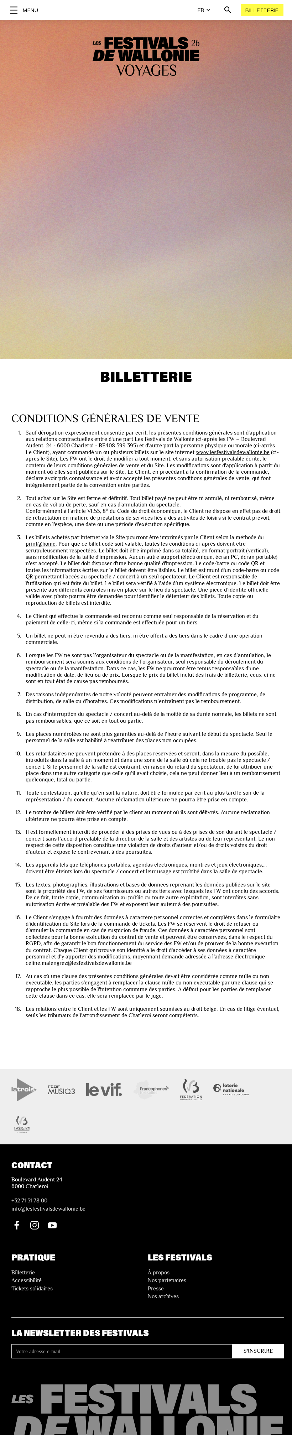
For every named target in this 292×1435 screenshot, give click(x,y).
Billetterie (262, 10)
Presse (156, 1288)
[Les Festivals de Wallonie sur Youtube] (52, 1225)
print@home (41, 544)
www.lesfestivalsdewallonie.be (233, 452)
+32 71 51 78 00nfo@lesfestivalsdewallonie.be (48, 1204)
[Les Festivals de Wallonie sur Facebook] (16, 1225)
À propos (159, 1272)
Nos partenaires (167, 1280)
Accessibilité (26, 1280)
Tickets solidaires (32, 1288)
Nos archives (163, 1296)
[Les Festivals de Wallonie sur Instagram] (34, 1225)
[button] (204, 10)
